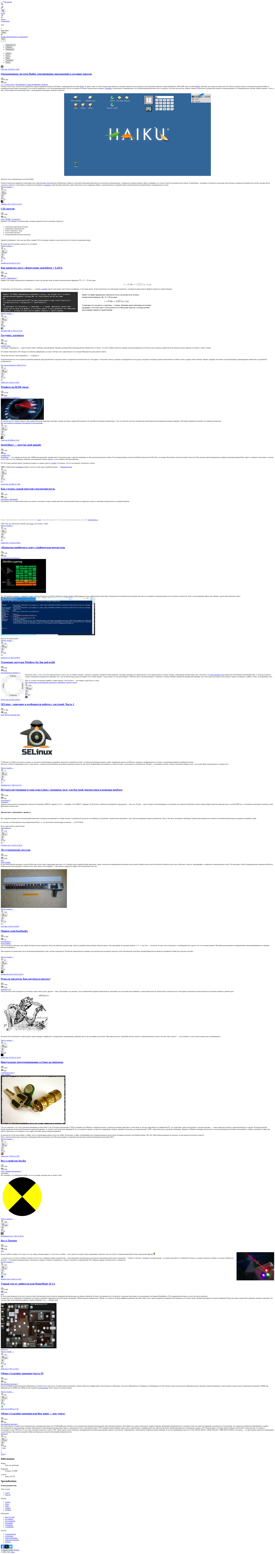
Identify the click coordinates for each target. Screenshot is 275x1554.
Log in (7, 1493)
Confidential (9, 1527)
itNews (3, 700)
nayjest (3, 484)
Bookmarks (10, 45)
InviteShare (5, 457)
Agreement (9, 1525)
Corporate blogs (10, 1534)
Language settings (7, 1550)
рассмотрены (43, 1388)
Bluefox (3, 1279)
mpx (2, 926)
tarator (3, 1057)
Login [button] (3, 13)
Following (10, 49)
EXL (2, 69)
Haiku (82, 86)
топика (54, 463)
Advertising (9, 1536)
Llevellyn (4, 845)
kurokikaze (20, 467)
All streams (8, 2)
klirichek (4, 785)
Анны (31, 524)
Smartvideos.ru (93, 520)
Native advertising (11, 1538)
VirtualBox (108, 88)
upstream (47, 185)
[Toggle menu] (2, 2)
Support (16, 1550)
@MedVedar (5, 21)
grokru (3, 1156)
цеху (39, 520)
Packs (8, 62)
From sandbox (6, 862)
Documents (9, 1523)
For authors (9, 1519)
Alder (3, 440)
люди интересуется (217, 675)
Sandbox (8, 1510)
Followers (9, 47)
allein (3, 1369)
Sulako (3, 382)
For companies (10, 1521)
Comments (23, 37)
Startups (8, 1542)
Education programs (12, 1540)
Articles (8, 37)
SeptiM (3, 263)
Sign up (7, 1495)
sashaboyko (5, 974)
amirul (3, 543)
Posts (12, 37)
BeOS (198, 86)
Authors (8, 1508)
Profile (3, 37)
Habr (13, 1552)
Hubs (7, 1506)
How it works (10, 1517)
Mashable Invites (66, 467)
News (16, 37)
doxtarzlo (4, 331)
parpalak (44, 289)
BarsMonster (5, 1236)
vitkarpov (4, 204)
